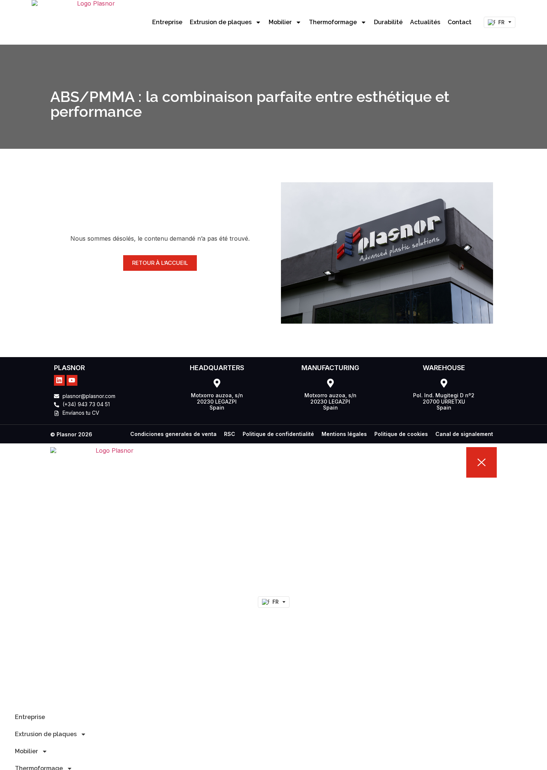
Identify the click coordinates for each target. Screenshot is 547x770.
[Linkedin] (59, 380)
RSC (229, 434)
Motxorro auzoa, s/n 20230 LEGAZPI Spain (217, 401)
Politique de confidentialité (278, 434)
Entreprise (167, 22)
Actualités (425, 22)
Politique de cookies (401, 434)
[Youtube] (72, 380)
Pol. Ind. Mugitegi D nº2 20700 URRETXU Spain (443, 401)
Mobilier (280, 22)
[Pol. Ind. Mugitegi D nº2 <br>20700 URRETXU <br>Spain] (443, 383)
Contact (459, 22)
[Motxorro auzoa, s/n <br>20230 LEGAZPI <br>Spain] (216, 383)
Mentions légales (344, 434)
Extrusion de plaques (221, 22)
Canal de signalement (464, 434)
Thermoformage (333, 22)
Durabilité (388, 22)
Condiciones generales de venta (173, 434)
